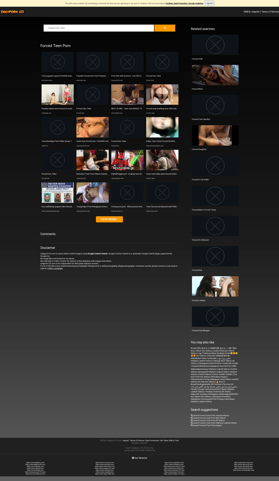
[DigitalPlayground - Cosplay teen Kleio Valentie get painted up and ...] (127, 169)
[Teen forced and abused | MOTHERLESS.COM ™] (162, 202)
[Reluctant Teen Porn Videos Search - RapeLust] (92, 169)
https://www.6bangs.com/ (35, 466)
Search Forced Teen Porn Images (207, 425)
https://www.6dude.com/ (35, 468)
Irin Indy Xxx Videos (206, 381)
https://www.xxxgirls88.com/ (105, 474)
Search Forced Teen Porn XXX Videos (209, 418)
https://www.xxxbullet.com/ (105, 464)
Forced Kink (197, 270)
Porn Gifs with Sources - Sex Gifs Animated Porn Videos (135, 76)
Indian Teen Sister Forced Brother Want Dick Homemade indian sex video (177, 141)
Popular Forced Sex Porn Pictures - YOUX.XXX (96, 76)
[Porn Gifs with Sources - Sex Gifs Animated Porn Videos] (127, 71)
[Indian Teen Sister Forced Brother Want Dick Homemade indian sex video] (162, 137)
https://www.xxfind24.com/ (105, 470)
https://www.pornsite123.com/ (35, 472)
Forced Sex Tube (49, 174)
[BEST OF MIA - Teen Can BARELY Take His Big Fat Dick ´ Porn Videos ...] (127, 104)
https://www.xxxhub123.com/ (105, 466)
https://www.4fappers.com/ (35, 463)
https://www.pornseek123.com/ (174, 466)
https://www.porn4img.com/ (243, 468)
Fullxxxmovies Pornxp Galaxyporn (205, 379)
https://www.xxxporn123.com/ (105, 468)
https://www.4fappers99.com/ (35, 464)
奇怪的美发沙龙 (222, 355)
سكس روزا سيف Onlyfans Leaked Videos (211, 359)
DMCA (247, 11)
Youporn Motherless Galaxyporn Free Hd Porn (211, 366)
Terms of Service (270, 11)
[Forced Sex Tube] (58, 169)
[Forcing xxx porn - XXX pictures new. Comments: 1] (127, 202)
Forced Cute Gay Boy (201, 119)
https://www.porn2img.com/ (243, 464)
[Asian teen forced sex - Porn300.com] (92, 137)
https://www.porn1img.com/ (243, 463)
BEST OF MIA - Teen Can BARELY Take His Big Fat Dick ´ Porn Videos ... (141, 108)
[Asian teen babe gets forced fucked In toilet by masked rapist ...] (162, 169)
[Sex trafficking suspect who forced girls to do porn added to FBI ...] (58, 202)
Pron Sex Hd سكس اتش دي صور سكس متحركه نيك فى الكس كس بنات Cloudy (214, 386)
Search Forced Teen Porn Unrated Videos (211, 415)
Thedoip (209, 391)
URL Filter (164, 440)
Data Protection (152, 440)
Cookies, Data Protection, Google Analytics (184, 3)
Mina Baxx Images (219, 377)
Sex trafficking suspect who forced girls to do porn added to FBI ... (70, 206)
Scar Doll (211, 355)
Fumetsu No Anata (222, 391)
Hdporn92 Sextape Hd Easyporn (204, 394)
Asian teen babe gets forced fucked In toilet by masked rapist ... (174, 174)
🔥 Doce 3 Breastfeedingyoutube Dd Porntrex (208, 382)
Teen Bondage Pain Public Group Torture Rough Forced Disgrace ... (70, 141)
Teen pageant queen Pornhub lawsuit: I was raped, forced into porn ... (71, 76)
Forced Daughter (199, 149)
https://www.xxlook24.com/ (105, 472)
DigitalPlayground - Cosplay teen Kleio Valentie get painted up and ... (140, 174)
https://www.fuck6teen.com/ (174, 464)
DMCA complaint (55, 268)
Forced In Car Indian (200, 179)
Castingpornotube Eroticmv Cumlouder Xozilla (218, 363)
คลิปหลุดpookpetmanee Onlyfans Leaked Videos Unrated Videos (214, 369)
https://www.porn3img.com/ (243, 466)
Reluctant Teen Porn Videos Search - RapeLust (96, 174)
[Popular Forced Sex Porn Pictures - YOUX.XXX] (92, 71)
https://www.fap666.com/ (35, 470)
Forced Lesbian (198, 300)
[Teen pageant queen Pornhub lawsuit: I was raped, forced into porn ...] (58, 71)
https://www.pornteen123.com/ (174, 470)
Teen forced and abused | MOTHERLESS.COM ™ (166, 206)
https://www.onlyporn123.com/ (174, 474)
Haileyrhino (195, 399)
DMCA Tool (174, 440)
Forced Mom (197, 89)
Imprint (256, 11)
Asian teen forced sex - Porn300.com (92, 141)
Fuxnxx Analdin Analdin (222, 374)
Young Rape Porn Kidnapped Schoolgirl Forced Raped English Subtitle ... (107, 206)
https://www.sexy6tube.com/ (174, 463)
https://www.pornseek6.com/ (174, 468)
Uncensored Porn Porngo (212, 399)
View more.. (109, 219)
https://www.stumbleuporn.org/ (243, 470)
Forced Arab (197, 59)
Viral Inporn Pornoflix (221, 396)
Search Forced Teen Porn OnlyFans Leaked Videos (215, 423)
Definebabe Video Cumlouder (203, 358)
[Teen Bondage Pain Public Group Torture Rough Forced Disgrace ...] (58, 137)
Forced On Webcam (200, 240)
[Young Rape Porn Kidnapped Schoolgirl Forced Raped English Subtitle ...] (92, 202)
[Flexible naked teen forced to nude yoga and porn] (58, 104)
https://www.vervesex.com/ (104, 463)
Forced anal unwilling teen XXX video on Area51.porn (169, 108)
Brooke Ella (195, 348)
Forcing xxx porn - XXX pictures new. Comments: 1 (132, 206)
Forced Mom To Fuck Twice (204, 210)
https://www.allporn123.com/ (174, 472)
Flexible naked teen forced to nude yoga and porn (63, 108)
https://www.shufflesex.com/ (35, 474)
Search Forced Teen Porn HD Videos (209, 420)
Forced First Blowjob (201, 330)
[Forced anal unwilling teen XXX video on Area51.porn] (162, 104)
